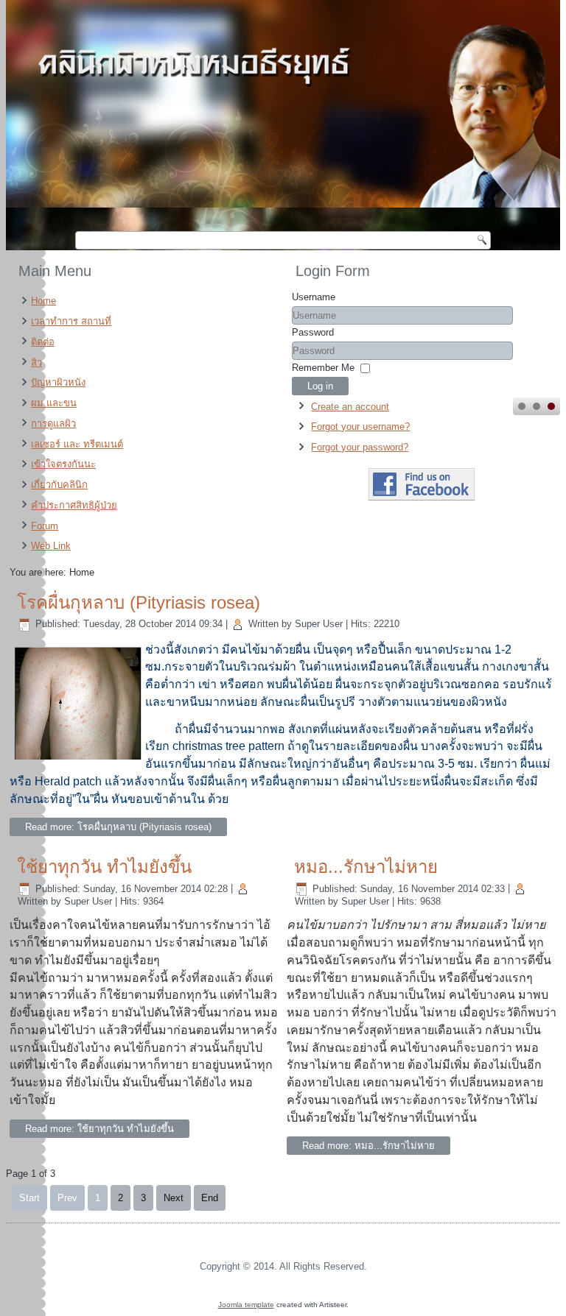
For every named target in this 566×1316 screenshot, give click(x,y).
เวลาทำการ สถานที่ (71, 321)
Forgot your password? (359, 447)
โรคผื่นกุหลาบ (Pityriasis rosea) (138, 602)
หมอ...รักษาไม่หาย (366, 867)
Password (313, 332)
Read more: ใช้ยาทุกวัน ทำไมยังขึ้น (99, 1128)
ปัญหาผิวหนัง (58, 382)
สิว (36, 362)
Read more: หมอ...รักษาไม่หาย (368, 1145)
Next (174, 1197)
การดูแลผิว (53, 423)
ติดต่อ (43, 341)
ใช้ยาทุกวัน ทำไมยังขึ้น (104, 867)
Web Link (51, 545)
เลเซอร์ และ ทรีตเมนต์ (77, 444)
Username (313, 297)
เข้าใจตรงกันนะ (63, 464)
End (209, 1197)
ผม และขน (54, 402)
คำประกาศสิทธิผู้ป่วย (74, 505)
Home (43, 300)
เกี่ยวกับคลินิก (59, 484)
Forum (44, 525)
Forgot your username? (360, 426)
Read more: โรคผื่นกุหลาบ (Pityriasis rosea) (118, 826)
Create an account (350, 406)
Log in (320, 386)
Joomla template (246, 1305)
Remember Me (323, 367)
